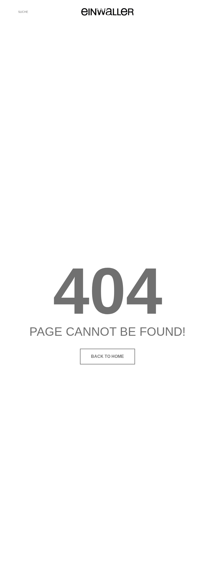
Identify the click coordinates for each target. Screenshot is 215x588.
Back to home (107, 356)
